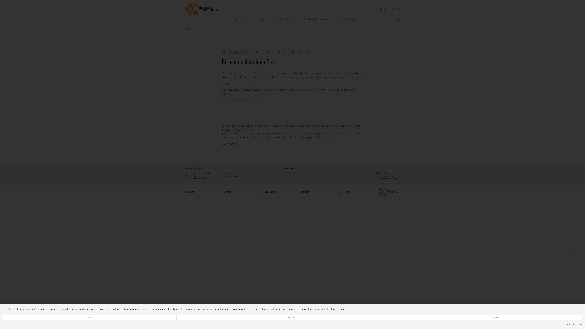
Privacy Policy (577, 324)
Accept (292, 317)
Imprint (567, 324)
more (495, 317)
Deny (90, 317)
